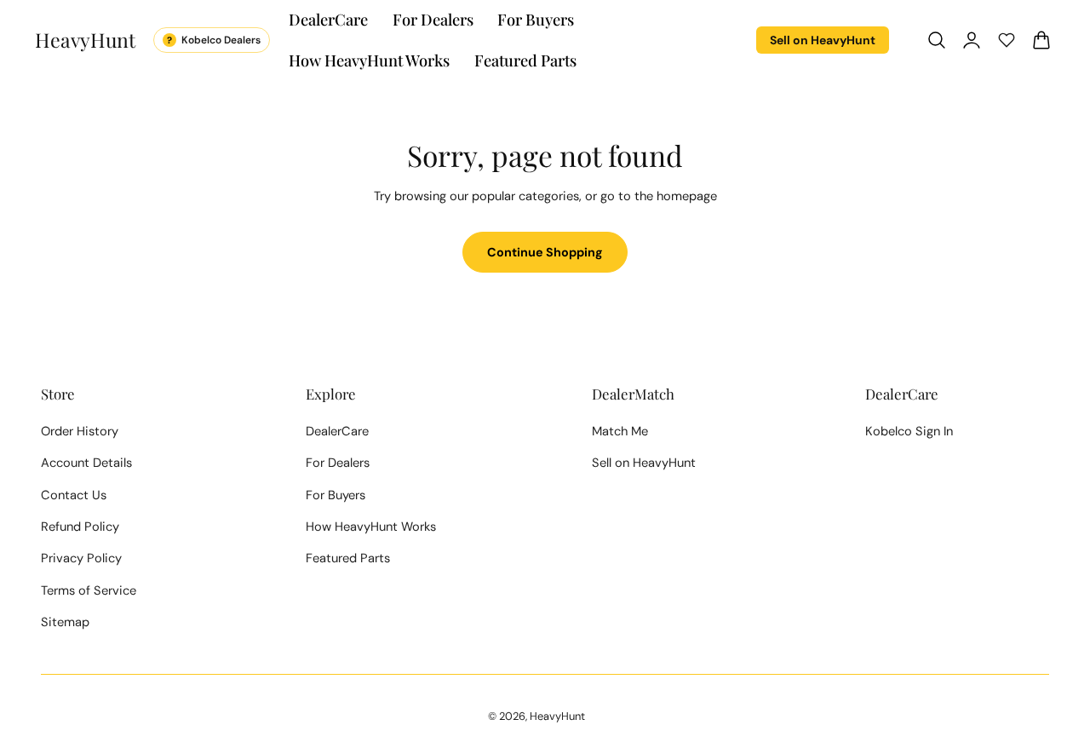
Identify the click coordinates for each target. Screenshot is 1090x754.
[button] (936, 40)
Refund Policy (80, 526)
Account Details (86, 462)
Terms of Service (88, 590)
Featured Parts (348, 558)
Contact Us (73, 495)
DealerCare (337, 431)
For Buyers (335, 495)
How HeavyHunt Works (371, 526)
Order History (79, 431)
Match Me (620, 431)
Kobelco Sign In (909, 431)
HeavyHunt (557, 716)
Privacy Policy (81, 558)
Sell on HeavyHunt (822, 40)
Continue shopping (545, 252)
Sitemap (65, 621)
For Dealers (338, 462)
